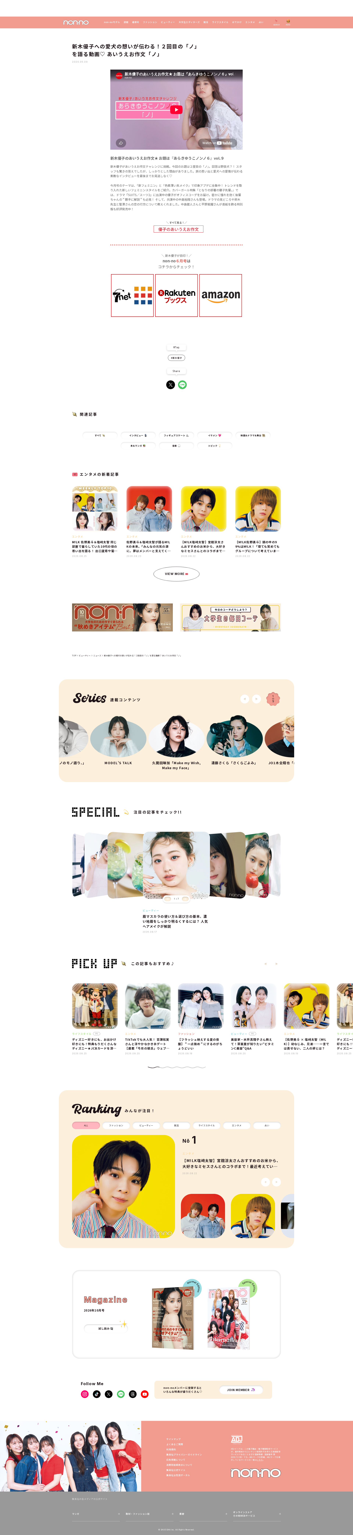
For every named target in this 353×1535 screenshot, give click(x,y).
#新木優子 (176, 357)
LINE (182, 384)
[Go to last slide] (244, 699)
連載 (126, 22)
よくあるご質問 (174, 1444)
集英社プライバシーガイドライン (184, 1454)
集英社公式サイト (176, 1469)
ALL (86, 1125)
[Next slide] (256, 699)
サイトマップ (173, 1439)
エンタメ (250, 22)
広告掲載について (176, 1459)
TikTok (97, 1394)
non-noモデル (112, 22)
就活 (206, 22)
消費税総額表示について (179, 1464)
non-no (256, 1473)
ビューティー (168, 22)
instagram (85, 1394)
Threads (133, 1394)
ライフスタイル (220, 22)
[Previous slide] (167, 899)
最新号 (135, 22)
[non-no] (76, 22)
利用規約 (171, 1449)
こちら (260, 1459)
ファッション (150, 22)
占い (261, 22)
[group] (123, 1186)
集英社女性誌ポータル (178, 1475)
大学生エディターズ (189, 22)
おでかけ (237, 22)
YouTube (145, 1394)
